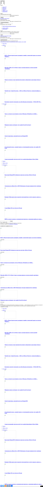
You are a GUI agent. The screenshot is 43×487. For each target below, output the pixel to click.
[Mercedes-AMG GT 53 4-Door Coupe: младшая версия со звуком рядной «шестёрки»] (10, 65)
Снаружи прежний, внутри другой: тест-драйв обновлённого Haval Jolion (21, 159)
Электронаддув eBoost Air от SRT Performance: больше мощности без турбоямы (23, 186)
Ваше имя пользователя (14, 15)
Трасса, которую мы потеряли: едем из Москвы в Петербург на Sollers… (21, 113)
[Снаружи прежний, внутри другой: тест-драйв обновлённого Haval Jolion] (10, 157)
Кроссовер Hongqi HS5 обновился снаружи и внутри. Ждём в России (20, 174)
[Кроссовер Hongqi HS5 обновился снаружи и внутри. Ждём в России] (10, 172)
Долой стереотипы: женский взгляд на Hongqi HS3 (16, 136)
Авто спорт (5, 43)
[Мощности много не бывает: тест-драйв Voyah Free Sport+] (10, 122)
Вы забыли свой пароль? (4, 18)
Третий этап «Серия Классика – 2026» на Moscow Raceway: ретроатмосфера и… (23, 90)
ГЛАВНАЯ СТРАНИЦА (13, 224)
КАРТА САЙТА (5, 28)
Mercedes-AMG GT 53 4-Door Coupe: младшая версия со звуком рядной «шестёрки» (19, 275)
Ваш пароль (12, 16)
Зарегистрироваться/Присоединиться (9, 26)
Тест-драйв (4, 8)
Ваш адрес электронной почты (15, 21)
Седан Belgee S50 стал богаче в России (13, 208)
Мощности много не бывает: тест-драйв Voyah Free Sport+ (18, 124)
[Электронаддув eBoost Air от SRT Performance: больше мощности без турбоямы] (8, 285)
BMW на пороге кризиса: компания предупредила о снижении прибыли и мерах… (23, 219)
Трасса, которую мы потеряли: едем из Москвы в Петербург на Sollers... (16, 262)
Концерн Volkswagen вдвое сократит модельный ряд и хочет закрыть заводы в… (23, 197)
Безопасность (5, 11)
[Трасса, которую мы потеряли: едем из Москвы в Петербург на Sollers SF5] (10, 111)
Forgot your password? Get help (5, 35)
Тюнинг (4, 9)
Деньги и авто (5, 10)
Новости (4, 7)
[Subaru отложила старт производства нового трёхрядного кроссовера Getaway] (10, 77)
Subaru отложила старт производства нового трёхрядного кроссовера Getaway (23, 79)
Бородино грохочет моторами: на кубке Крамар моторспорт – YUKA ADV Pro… (23, 101)
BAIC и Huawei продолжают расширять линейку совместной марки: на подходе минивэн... (21, 237)
